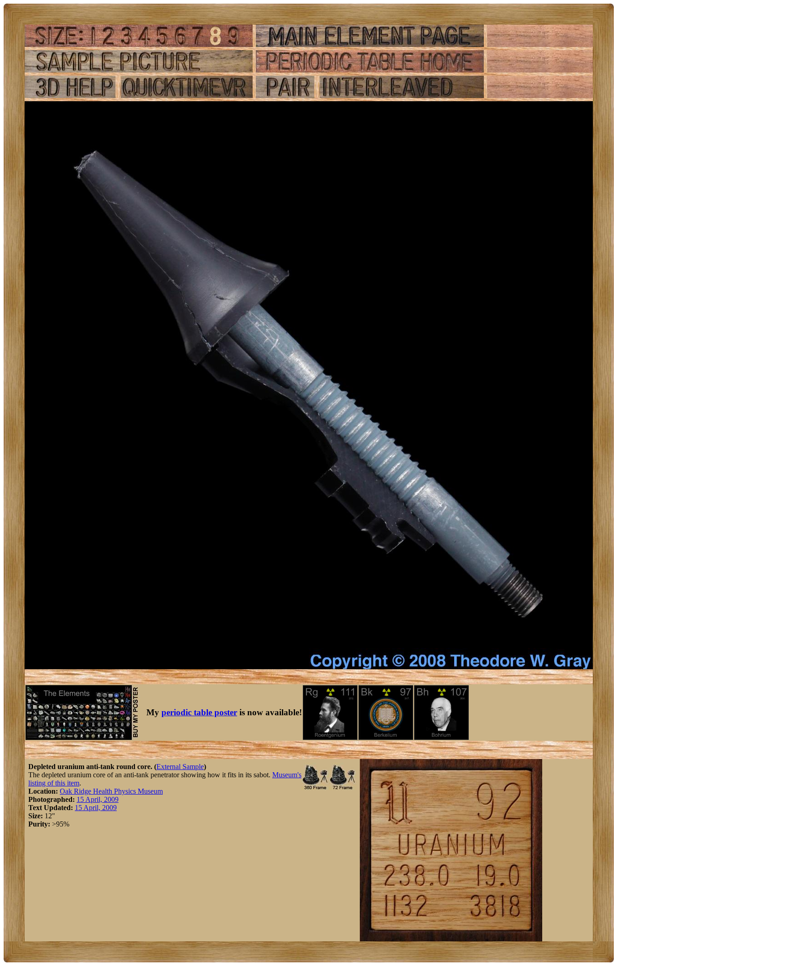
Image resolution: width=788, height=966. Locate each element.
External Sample (180, 766)
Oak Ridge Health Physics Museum (111, 791)
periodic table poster (199, 712)
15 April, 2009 (98, 799)
